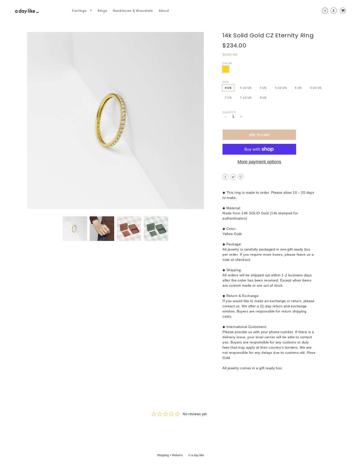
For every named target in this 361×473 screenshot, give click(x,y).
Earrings (80, 10)
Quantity (229, 112)
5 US (263, 87)
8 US (263, 97)
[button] (259, 134)
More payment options (259, 161)
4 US (228, 87)
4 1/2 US (245, 87)
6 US (298, 87)
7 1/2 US (245, 97)
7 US (228, 97)
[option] (115, 120)
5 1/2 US (280, 87)
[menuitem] (82, 10)
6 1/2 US (315, 87)
